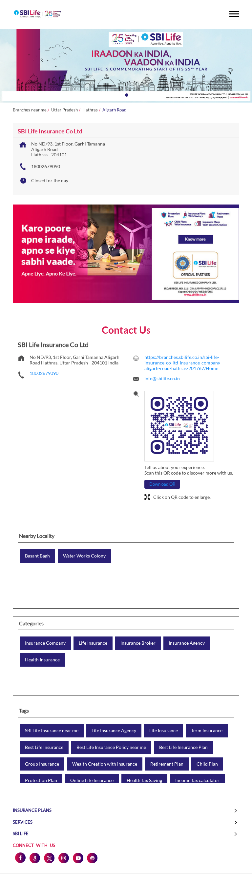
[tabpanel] (126, 66)
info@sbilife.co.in (162, 378)
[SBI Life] (37, 14)
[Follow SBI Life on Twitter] (48, 857)
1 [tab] (126, 94)
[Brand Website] (92, 857)
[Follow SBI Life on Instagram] (63, 857)
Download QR (162, 484)
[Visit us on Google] (34, 857)
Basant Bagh (37, 555)
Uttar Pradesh (64, 110)
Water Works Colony (84, 555)
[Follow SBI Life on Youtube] (77, 857)
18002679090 (45, 166)
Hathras (90, 110)
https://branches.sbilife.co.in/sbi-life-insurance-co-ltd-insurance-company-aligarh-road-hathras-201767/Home (183, 362)
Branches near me (30, 110)
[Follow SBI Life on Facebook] (20, 857)
